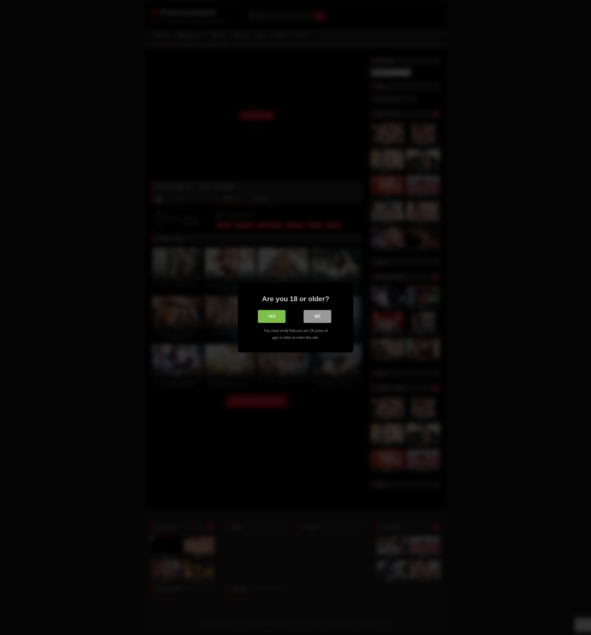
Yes (272, 316)
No (317, 316)
